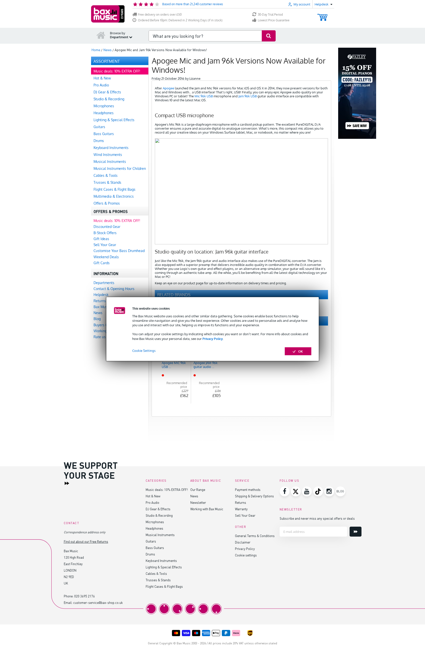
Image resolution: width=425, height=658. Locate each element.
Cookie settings (246, 555)
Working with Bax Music (206, 509)
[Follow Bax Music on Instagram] (329, 491)
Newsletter (198, 502)
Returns (240, 502)
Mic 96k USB (204, 96)
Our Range (197, 489)
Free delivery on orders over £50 (160, 14)
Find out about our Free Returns (86, 541)
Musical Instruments (160, 535)
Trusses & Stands (158, 580)
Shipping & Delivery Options (254, 496)
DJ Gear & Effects (158, 509)
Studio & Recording (159, 515)
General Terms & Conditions (255, 536)
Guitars (151, 541)
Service (242, 480)
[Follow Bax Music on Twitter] (296, 491)
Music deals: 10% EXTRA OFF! (167, 489)
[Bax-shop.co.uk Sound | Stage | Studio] (108, 14)
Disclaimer (242, 542)
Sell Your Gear (245, 515)
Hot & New (153, 496)
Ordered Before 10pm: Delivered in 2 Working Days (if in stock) (180, 20)
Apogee (168, 88)
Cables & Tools (156, 573)
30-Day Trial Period (270, 14)
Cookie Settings (144, 350)
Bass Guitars (155, 548)
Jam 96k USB (247, 96)
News (194, 496)
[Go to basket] (322, 15)
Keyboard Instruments (161, 560)
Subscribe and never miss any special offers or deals (317, 518)
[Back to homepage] (101, 35)
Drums (150, 554)
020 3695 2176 (84, 596)
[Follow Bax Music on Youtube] (307, 491)
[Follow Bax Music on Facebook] (285, 491)
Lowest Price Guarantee (274, 20)
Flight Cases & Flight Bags (164, 586)
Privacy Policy (212, 338)
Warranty (241, 509)
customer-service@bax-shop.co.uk (98, 602)
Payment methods (248, 489)
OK (300, 351)
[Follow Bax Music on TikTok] (318, 491)
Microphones (155, 522)
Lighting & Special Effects (164, 567)
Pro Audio (152, 502)
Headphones (154, 528)
